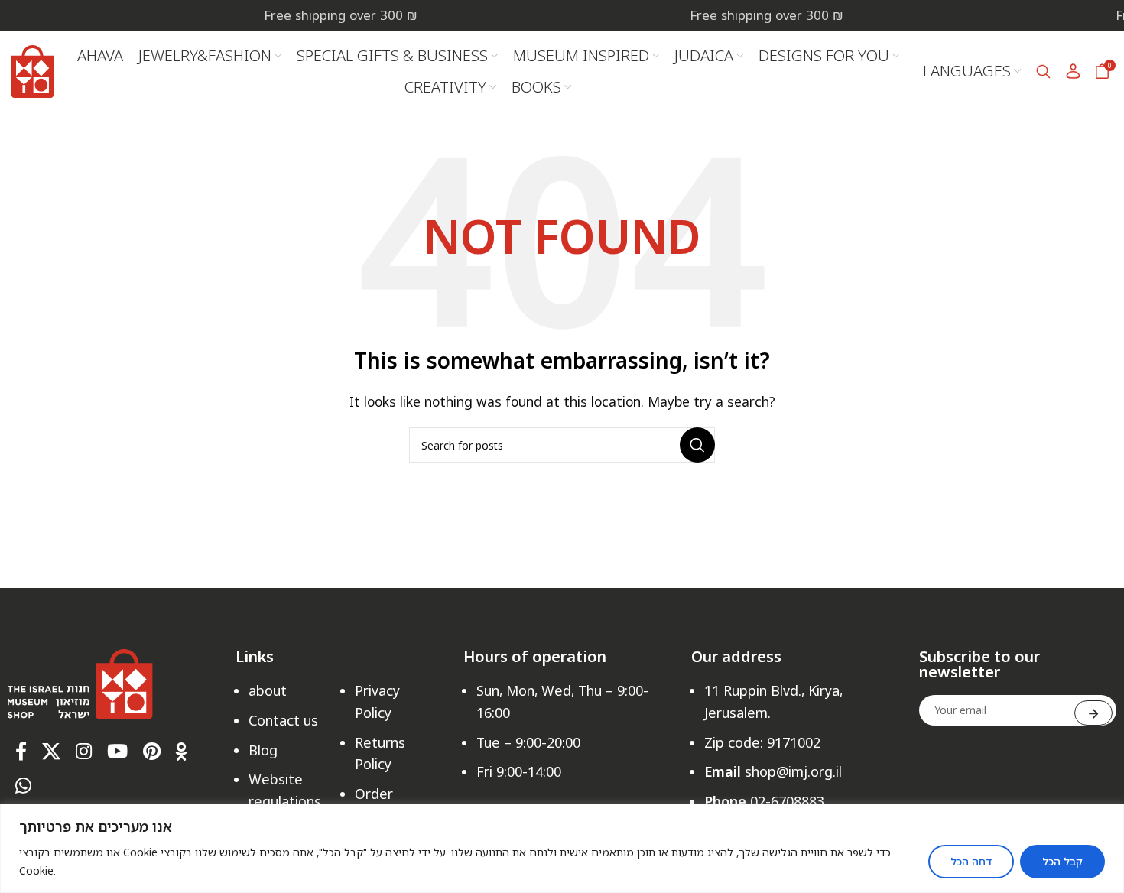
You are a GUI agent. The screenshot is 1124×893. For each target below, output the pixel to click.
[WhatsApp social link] (23, 786)
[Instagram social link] (83, 752)
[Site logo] (32, 69)
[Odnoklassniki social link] (181, 752)
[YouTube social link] (117, 752)
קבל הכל (1062, 861)
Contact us (283, 720)
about (268, 690)
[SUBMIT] (1093, 713)
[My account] (1073, 71)
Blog (263, 750)
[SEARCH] (697, 445)
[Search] (1043, 71)
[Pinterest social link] (151, 752)
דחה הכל (971, 861)
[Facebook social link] (21, 752)
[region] (562, 848)
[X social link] (51, 752)
